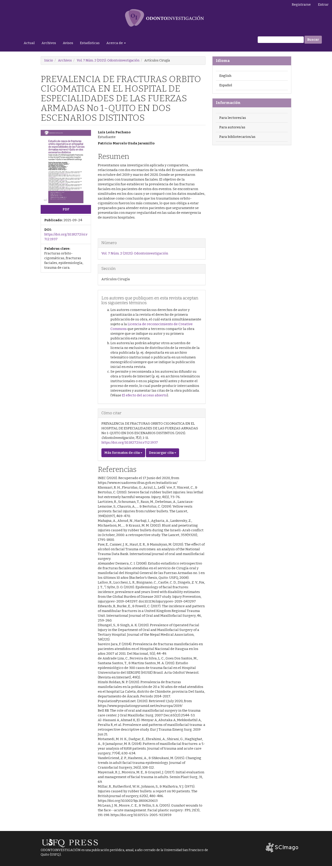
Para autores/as (232, 127)
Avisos (68, 43)
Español (225, 85)
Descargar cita (161, 453)
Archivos (49, 43)
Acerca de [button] (115, 43)
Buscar (313, 40)
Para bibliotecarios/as (237, 137)
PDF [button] (66, 209)
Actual (29, 43)
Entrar (323, 4)
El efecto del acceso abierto (144, 395)
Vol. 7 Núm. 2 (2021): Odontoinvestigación (108, 60)
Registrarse (301, 4)
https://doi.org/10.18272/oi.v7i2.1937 (129, 442)
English (225, 76)
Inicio (48, 60)
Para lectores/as (232, 118)
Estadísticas (90, 43)
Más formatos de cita (122, 453)
